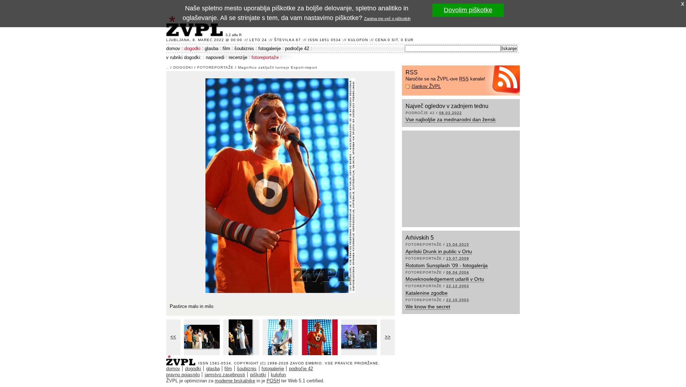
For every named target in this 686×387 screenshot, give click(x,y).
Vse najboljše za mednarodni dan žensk (451, 119)
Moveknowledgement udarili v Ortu (445, 279)
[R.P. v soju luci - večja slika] (280, 337)
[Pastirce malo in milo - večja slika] (320, 337)
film (226, 48)
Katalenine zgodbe (427, 293)
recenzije (238, 57)
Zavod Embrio (306, 363)
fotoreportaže (265, 57)
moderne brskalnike (235, 380)
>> (388, 336)
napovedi (215, 57)
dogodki (192, 48)
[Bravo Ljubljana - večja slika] (202, 337)
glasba (211, 48)
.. (167, 67)
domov (173, 48)
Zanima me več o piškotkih (387, 18)
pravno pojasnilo (183, 374)
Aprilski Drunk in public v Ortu (439, 251)
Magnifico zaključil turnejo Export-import (277, 67)
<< (173, 336)
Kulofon (358, 40)
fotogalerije (269, 48)
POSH (273, 380)
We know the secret (428, 306)
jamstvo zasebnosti (225, 374)
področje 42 (297, 48)
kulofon (278, 374)
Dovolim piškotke (468, 10)
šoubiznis (244, 48)
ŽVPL (182, 358)
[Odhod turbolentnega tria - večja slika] (359, 337)
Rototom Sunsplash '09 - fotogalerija (447, 265)
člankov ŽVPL (426, 86)
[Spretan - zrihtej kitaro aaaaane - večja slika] (241, 337)
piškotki (258, 374)
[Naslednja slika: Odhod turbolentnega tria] (280, 185)
